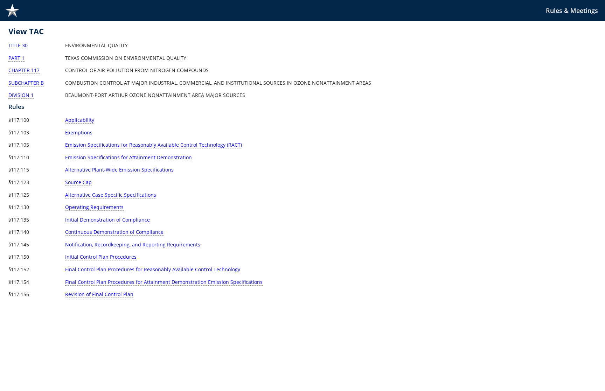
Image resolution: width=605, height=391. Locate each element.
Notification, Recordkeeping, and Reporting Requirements (132, 244)
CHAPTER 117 (24, 70)
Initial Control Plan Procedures (101, 256)
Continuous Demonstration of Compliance (114, 232)
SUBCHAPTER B (26, 82)
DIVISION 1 (21, 95)
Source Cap (78, 182)
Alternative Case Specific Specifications (110, 194)
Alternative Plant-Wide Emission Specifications (119, 169)
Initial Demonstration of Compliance (107, 219)
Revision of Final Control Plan (99, 294)
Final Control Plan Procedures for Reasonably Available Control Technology (152, 269)
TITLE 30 (18, 45)
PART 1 (16, 58)
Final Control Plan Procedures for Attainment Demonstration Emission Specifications (164, 282)
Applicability (79, 120)
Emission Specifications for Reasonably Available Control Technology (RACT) (153, 144)
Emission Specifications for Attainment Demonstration (128, 157)
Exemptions (78, 132)
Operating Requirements (94, 207)
